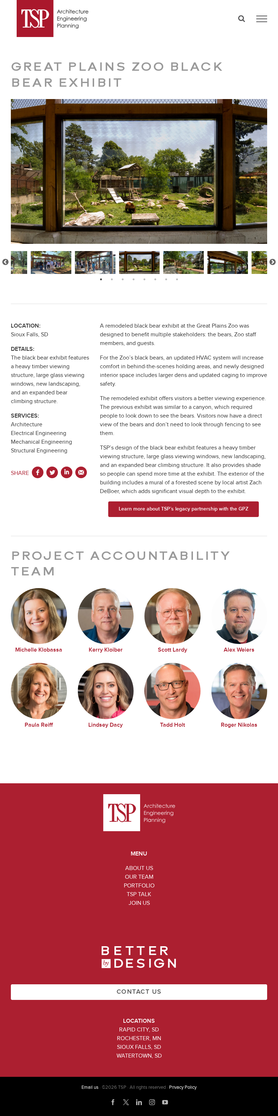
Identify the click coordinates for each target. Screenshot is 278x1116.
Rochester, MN (139, 1038)
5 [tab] (144, 279)
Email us (89, 1087)
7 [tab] (166, 279)
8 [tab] (177, 279)
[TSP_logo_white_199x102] (139, 797)
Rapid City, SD (139, 1030)
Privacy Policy (183, 1087)
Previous (5, 262)
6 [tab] (155, 279)
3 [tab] (122, 279)
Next (272, 262)
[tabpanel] (139, 262)
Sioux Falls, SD (139, 1047)
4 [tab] (133, 279)
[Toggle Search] (241, 18)
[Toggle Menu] (261, 19)
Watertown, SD (139, 1056)
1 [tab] (101, 279)
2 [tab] (111, 279)
